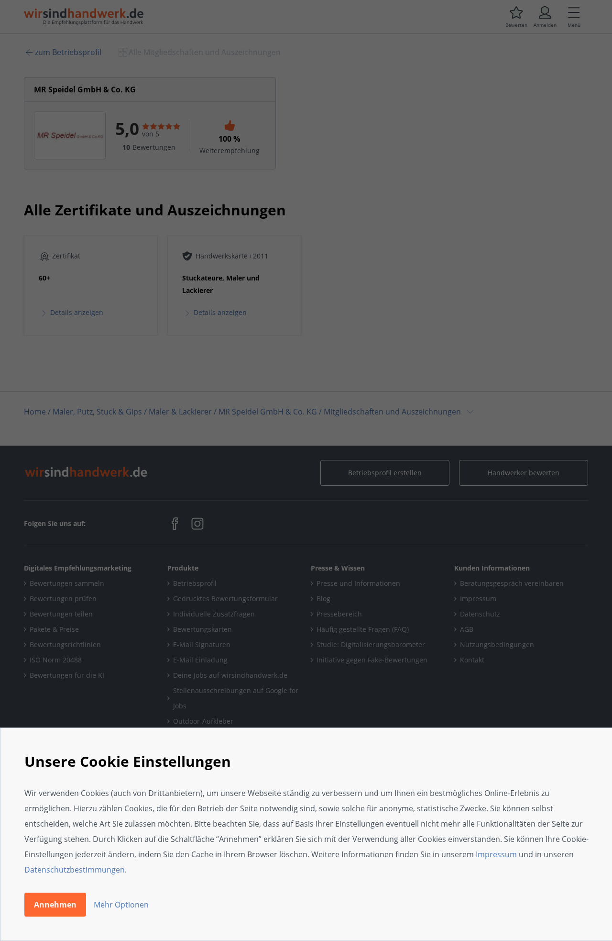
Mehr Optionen (121, 904)
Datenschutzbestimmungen (74, 869)
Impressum (496, 854)
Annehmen (55, 904)
